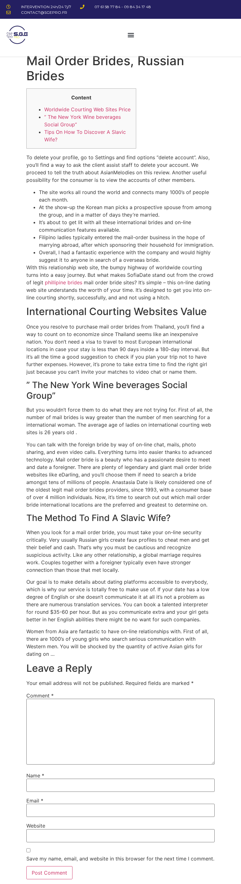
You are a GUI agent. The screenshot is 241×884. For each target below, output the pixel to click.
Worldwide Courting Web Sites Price (87, 109)
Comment (40, 695)
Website (35, 825)
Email (34, 800)
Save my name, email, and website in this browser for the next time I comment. (120, 858)
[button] (131, 34)
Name (35, 775)
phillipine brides (63, 282)
